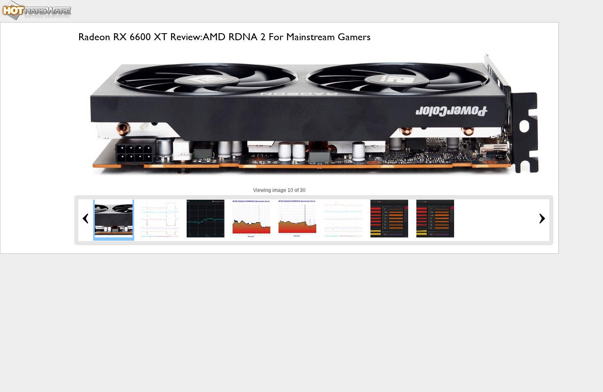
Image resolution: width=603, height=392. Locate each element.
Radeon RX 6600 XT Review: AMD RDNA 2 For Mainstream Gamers (224, 37)
